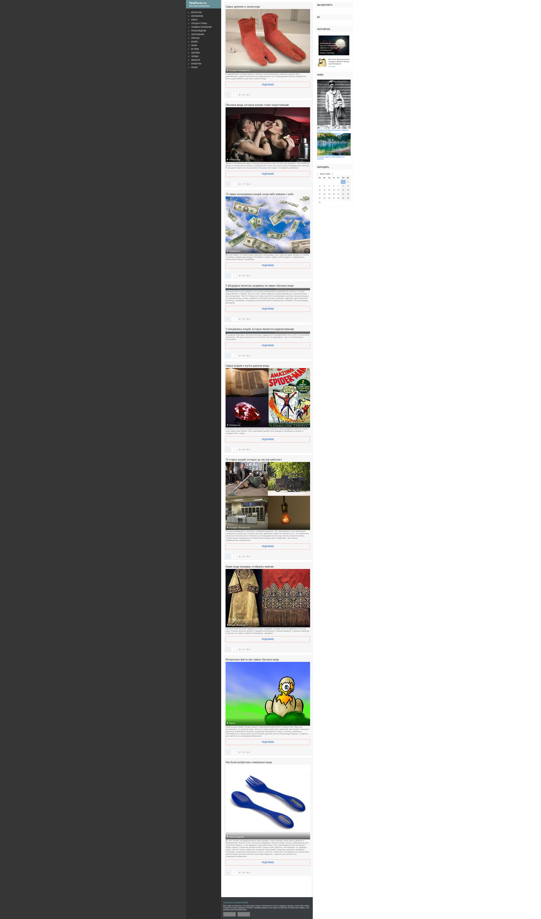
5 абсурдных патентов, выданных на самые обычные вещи (259, 285)
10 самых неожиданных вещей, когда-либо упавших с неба (259, 194)
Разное (194, 67)
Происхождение (198, 31)
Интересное (196, 12)
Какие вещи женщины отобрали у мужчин (250, 566)
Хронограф (196, 64)
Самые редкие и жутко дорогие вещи (247, 365)
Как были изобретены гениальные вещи (249, 762)
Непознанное (197, 16)
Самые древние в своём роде (243, 6)
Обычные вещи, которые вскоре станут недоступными (257, 105)
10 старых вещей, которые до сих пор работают (254, 459)
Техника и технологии (201, 27)
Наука (194, 45)
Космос (194, 42)
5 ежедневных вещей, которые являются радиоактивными (260, 329)
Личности (195, 60)
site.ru (203, 4)
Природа (195, 38)
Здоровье (195, 53)
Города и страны (199, 23)
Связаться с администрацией (235, 902)
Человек (195, 56)
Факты (194, 20)
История (195, 49)
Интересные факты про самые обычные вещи (252, 659)
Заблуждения (197, 34)
